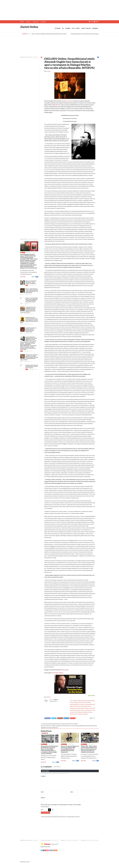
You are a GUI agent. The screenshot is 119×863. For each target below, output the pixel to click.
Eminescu (64, 744)
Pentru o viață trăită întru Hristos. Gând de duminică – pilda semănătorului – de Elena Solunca (31, 290)
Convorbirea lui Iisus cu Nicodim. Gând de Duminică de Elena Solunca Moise (30, 329)
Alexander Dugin (85, 700)
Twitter (54, 718)
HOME (22, 21)
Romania (72, 714)
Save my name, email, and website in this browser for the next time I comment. (61, 804)
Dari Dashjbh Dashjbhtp (57, 672)
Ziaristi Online (29, 26)
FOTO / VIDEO (76, 28)
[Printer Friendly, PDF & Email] (91, 695)
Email (72, 791)
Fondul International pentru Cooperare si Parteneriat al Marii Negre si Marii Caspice (82, 704)
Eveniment (44, 744)
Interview (78, 710)
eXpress (56, 699)
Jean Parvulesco (88, 710)
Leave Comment (56, 766)
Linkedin (66, 718)
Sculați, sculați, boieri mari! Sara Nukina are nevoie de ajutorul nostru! (80, 33)
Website (43, 797)
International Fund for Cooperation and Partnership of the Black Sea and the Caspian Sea (82, 708)
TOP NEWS (57, 28)
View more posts (53, 701)
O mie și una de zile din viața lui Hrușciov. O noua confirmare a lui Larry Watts (60, 723)
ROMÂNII (67, 28)
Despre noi (35, 21)
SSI (63, 28)
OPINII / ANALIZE (86, 28)
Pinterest (73, 718)
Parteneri (43, 21)
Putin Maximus (79, 712)
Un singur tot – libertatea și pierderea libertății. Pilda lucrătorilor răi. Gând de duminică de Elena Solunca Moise (29, 357)
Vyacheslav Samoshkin (82, 714)
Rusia (75, 714)
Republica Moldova (87, 712)
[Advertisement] (59, 9)
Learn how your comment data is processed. (69, 816)
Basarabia (92, 700)
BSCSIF (58, 104)
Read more (43, 762)
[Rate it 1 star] (90, 718)
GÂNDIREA (95, 28)
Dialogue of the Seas (67, 101)
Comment (43, 776)
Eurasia (85, 702)
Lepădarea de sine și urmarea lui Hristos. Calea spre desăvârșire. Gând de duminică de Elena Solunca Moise (34, 33)
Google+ (60, 718)
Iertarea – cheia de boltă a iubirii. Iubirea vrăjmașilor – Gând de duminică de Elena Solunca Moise (31, 299)
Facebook (48, 718)
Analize (23, 252)
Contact (28, 21)
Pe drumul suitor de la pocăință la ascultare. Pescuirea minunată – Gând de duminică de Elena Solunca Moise (28, 310)
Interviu (82, 710)
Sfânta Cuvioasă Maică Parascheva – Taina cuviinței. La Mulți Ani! (30, 282)
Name (42, 791)
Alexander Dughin (77, 700)
